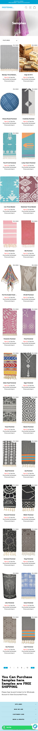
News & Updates (18, 719)
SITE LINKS (18, 704)
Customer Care (18, 714)
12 (27, 667)
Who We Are (18, 709)
